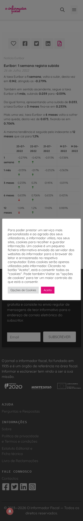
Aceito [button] (48, 290)
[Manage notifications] (9, 511)
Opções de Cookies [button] (23, 290)
